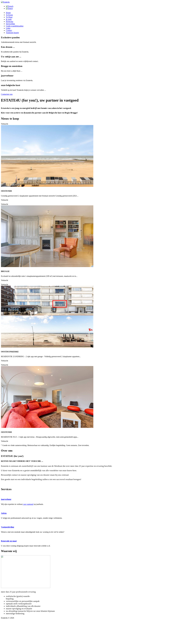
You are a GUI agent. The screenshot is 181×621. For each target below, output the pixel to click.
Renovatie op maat (9, 543)
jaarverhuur (6, 501)
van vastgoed (28, 506)
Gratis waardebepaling (14, 26)
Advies (4, 515)
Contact (9, 30)
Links (8, 28)
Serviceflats (10, 24)
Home (8, 13)
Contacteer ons (7, 94)
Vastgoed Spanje (12, 33)
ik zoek (9, 19)
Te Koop (9, 15)
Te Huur (9, 17)
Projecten (9, 21)
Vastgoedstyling (7, 529)
